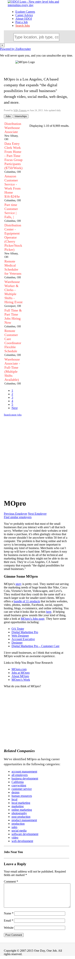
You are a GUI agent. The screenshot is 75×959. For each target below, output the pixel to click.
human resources (22, 795)
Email (8, 920)
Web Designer (20, 635)
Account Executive (23, 639)
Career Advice (24, 15)
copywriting (19, 785)
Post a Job (21, 22)
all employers (20, 775)
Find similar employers (18, 517)
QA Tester (18, 628)
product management (24, 820)
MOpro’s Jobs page (32, 618)
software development (25, 834)
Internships (21, 116)
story (19, 584)
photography (19, 813)
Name (8, 913)
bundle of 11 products (27, 601)
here (48, 611)
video (15, 837)
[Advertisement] (37, 457)
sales (14, 827)
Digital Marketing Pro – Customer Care (35, 646)
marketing (18, 806)
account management (24, 771)
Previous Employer (15, 513)
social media (19, 830)
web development (22, 841)
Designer (17, 642)
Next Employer (37, 513)
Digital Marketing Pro (25, 632)
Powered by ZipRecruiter (15, 49)
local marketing (21, 802)
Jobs (8, 116)
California (18, 782)
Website (8, 927)
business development (25, 778)
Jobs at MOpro (21, 672)
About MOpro (20, 676)
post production (21, 816)
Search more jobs (13, 414)
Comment (11, 881)
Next (15, 408)
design (15, 792)
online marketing (22, 809)
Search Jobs (22, 25)
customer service (22, 789)
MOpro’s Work (21, 679)
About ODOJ (23, 18)
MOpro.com (19, 669)
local (14, 799)
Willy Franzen (20, 110)
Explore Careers (25, 11)
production (18, 823)
